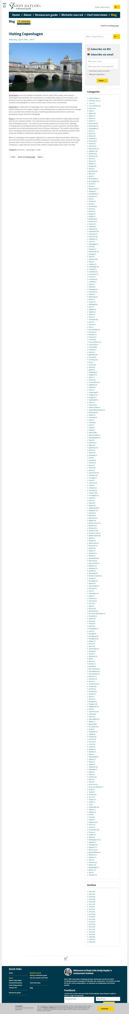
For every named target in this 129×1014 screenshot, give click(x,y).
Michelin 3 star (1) (94, 533)
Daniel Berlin (13, 95)
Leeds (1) (92, 485)
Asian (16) (92, 133)
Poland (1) (92, 624)
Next (40, 157)
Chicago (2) (92, 254)
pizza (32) (92, 621)
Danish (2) (92, 287)
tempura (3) (92, 777)
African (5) (92, 108)
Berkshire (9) (93, 171)
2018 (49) (92, 912)
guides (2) (92, 370)
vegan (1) (92, 820)
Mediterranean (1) (94, 523)
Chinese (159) (93, 259)
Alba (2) (91, 111)
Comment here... (71, 999)
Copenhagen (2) (94, 267)
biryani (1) (92, 184)
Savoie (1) (92, 681)
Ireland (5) (92, 422)
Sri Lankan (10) (93, 727)
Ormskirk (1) (93, 588)
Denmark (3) (93, 292)
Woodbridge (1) (94, 867)
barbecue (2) (93, 154)
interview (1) (93, 417)
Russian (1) (92, 664)
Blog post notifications (97, 74)
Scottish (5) (92, 689)
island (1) (92, 430)
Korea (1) (92, 465)
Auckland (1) (93, 138)
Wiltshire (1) (93, 855)
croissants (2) (93, 279)
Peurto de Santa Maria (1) (97, 613)
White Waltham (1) (95, 852)
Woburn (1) (92, 865)
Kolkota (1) (92, 463)
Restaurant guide (15, 993)
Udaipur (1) (92, 812)
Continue (104, 1009)
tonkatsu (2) (92, 794)
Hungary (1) (92, 397)
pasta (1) (91, 606)
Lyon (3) (91, 500)
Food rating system (15, 985)
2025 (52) (92, 894)
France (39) (92, 340)
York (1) (91, 872)
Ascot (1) (91, 131)
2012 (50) (92, 927)
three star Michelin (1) (96, 787)
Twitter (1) (92, 810)
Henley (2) (92, 380)
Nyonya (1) (92, 583)
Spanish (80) (93, 724)
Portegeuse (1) (93, 629)
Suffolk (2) (92, 734)
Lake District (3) (94, 473)
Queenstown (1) (94, 649)
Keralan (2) (92, 460)
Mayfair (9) (92, 520)
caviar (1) (92, 241)
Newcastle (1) (93, 568)
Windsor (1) (92, 857)
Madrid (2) (92, 505)
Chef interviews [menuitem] (97, 15)
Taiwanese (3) (93, 767)
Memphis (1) (93, 526)
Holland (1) (92, 387)
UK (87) (91, 815)
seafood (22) (93, 691)
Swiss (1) (91, 754)
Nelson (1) (92, 556)
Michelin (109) (93, 531)
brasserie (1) (93, 196)
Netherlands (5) (94, 558)
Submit (101, 81)
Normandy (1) (93, 573)
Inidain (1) (92, 415)
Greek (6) (92, 367)
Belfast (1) (92, 164)
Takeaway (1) (93, 769)
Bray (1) (91, 199)
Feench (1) (92, 324)
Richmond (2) (93, 656)
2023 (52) (92, 899)
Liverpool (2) (93, 490)
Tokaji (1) (92, 789)
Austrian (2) (92, 146)
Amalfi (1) (92, 121)
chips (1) (91, 262)
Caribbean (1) (93, 239)
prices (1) (92, 644)
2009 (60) (92, 934)
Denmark (20, 150)
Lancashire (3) (93, 475)
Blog (31, 988)
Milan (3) (91, 538)
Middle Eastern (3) (94, 536)
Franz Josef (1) (93, 345)
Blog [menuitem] (114, 15)
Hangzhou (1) (93, 375)
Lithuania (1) (93, 488)
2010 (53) (92, 932)
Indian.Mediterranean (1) (97, 410)
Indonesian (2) (93, 412)
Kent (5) (91, 458)
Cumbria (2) (92, 282)
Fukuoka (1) (92, 350)
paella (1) (92, 596)
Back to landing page (26, 157)
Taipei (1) (92, 762)
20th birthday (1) (94, 98)
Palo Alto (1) (93, 601)
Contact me (13, 988)
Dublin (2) (92, 294)
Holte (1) (91, 390)
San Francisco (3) (94, 669)
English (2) (92, 312)
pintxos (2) (92, 618)
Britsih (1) (92, 211)
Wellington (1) (93, 845)
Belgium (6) (92, 166)
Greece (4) (92, 365)
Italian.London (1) (94, 435)
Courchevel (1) (93, 274)
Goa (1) (91, 362)
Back (110, 26)
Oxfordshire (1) (94, 593)
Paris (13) (92, 603)
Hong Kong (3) (93, 392)
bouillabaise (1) (94, 194)
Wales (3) (92, 837)
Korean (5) (92, 468)
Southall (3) (92, 714)
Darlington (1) (93, 289)
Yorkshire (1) (93, 875)
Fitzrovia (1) (92, 332)
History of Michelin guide (38, 975)
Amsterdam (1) (93, 126)
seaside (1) (92, 694)
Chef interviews (35, 983)
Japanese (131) (93, 448)
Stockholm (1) (93, 732)
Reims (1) (92, 654)
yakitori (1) (92, 870)
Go (116, 7)
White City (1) (93, 850)
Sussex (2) (92, 747)
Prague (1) (92, 641)
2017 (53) (92, 914)
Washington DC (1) (94, 840)
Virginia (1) (92, 835)
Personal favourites (15, 983)
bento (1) (92, 169)
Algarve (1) (92, 113)
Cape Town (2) (93, 236)
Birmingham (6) (94, 181)
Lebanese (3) (93, 483)
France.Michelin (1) (95, 342)
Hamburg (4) (93, 372)
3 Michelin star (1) (94, 101)
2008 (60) (92, 937)
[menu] (64, 13)
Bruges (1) (92, 214)
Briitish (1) (92, 201)
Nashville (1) (93, 553)
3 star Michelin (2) (94, 106)
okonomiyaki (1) (94, 586)
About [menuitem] (27, 15)
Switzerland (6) (93, 757)
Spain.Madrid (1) (94, 719)
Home (11, 973)
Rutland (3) (92, 666)
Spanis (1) (92, 722)
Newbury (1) (93, 566)
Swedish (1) (92, 752)
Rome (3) (92, 661)
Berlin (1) (92, 174)
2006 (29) (92, 942)
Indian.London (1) (94, 407)
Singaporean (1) (94, 706)
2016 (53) (92, 917)
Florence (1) (92, 337)
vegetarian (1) (93, 822)
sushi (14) (92, 744)
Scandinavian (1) (94, 684)
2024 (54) (92, 897)
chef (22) (91, 247)
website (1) (92, 842)
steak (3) (91, 729)
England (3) (92, 309)
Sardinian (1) (93, 679)
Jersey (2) (92, 450)
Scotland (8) (92, 686)
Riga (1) (91, 659)
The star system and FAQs (39, 978)
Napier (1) (92, 551)
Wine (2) (91, 860)
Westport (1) (93, 847)
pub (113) (92, 646)
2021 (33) (92, 904)
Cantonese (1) (93, 234)
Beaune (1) (92, 161)
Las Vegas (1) (93, 478)
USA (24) (91, 817)
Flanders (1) (92, 334)
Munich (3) (92, 548)
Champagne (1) (93, 244)
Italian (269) (93, 433)
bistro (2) (92, 186)
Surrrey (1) (92, 742)
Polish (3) (92, 626)
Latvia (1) (92, 480)
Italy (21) (92, 440)
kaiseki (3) (92, 453)
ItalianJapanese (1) (95, 438)
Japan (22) (92, 445)
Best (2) (91, 176)
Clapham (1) (92, 264)
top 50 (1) (92, 797)
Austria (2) (92, 143)
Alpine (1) (92, 116)
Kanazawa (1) (93, 455)
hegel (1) (91, 377)
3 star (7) (92, 103)
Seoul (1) (91, 696)
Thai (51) (91, 782)
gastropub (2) (93, 355)
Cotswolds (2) (93, 272)
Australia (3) (93, 141)
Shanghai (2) (93, 701)
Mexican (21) (93, 528)
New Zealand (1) (94, 563)
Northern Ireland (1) (95, 576)
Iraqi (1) (91, 420)
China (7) (91, 257)
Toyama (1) (92, 799)
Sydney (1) (92, 759)
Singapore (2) (93, 704)
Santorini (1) (93, 676)
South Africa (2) (94, 711)
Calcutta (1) (92, 226)
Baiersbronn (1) (94, 148)
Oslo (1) (91, 591)
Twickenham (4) (94, 807)
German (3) (92, 357)
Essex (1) (91, 317)
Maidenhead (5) (94, 508)
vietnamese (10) (94, 830)
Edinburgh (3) (93, 304)
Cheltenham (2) (94, 252)
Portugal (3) (92, 634)
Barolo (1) (92, 159)
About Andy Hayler (15, 980)
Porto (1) (91, 631)
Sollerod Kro (13, 107)
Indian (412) (93, 405)
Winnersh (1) (93, 862)
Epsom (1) (92, 314)
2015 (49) (92, 919)
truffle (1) (92, 802)
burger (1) (92, 216)
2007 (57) (92, 939)
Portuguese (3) (93, 639)
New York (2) (93, 561)
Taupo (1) (92, 774)
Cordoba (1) (92, 269)
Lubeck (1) (92, 498)
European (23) (93, 319)
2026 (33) (92, 892)
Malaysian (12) (93, 510)
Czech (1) (92, 284)
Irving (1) (92, 427)
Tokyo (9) (92, 792)
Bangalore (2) (93, 151)
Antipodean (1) (93, 128)
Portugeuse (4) (93, 636)
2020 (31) (92, 907)
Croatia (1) (92, 277)
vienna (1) (92, 827)
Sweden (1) (92, 749)
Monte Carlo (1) (94, 543)
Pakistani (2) (93, 598)
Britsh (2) (92, 209)
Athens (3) (92, 136)
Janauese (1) (93, 443)
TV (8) (90, 804)
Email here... (102, 999)
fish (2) (91, 327)
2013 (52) (92, 924)
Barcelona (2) (93, 156)
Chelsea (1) (92, 249)
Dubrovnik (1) (93, 297)
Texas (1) (91, 779)
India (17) (92, 402)
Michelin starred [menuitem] (72, 15)
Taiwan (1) (92, 764)
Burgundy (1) (93, 219)
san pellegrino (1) (94, 671)
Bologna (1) (92, 191)
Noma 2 (12, 119)
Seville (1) (92, 699)
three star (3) (93, 784)
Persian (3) (92, 608)
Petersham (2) (93, 611)
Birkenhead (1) (93, 179)
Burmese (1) (93, 221)
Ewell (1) (91, 322)
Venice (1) (92, 825)
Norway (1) (92, 578)
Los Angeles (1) (93, 495)
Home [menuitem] (16, 15)
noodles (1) (92, 571)
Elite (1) (91, 307)
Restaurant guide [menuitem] (46, 15)
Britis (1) (91, 204)
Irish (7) (91, 425)
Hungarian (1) (93, 395)
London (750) (93, 493)
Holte (39, 150)
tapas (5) (91, 772)
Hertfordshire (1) (94, 382)
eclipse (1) (92, 302)
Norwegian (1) (93, 581)
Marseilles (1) (93, 518)
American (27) (93, 123)
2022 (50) (92, 902)
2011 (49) (92, 929)
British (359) (93, 206)
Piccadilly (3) (93, 616)
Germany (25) (93, 360)
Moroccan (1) (93, 546)
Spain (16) (92, 717)
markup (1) (92, 513)
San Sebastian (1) (94, 674)
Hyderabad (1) (93, 400)
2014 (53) (92, 922)
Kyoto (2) (92, 470)
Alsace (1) (92, 118)
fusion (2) (92, 352)
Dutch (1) (92, 299)
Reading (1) (92, 651)
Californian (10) (94, 231)
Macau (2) (92, 503)
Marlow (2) (92, 515)
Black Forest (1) (94, 189)
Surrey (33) (92, 739)
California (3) (93, 229)
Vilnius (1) (92, 832)
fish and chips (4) (94, 329)
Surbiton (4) (92, 737)
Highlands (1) (93, 385)
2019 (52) (92, 909)
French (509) (93, 347)
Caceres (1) (92, 224)
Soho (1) (91, 709)
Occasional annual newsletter (99, 71)
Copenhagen (30, 150)
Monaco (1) (92, 541)
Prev (13, 157)
